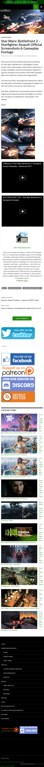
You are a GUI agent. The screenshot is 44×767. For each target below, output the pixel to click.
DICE (4, 288)
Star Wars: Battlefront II (32, 288)
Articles (4, 665)
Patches (4, 698)
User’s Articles (8, 685)
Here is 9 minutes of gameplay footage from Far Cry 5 (21, 307)
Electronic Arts (15, 288)
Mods (3, 702)
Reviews (6, 689)
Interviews (5, 718)
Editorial (4, 714)
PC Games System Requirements (12, 710)
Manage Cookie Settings (7, 766)
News (5, 652)
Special (3, 681)
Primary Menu (41, 7)
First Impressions (9, 673)
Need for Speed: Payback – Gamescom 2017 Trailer (20, 299)
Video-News (7, 660)
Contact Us (12, 762)
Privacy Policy (20, 762)
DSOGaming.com (39, 764)
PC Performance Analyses (12, 669)
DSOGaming (5, 758)
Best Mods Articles (8, 706)
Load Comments (22, 318)
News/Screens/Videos (8, 648)
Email (26, 281)
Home (3, 644)
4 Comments (32, 56)
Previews (6, 694)
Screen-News (6, 37)
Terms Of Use (4, 762)
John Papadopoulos (20, 56)
